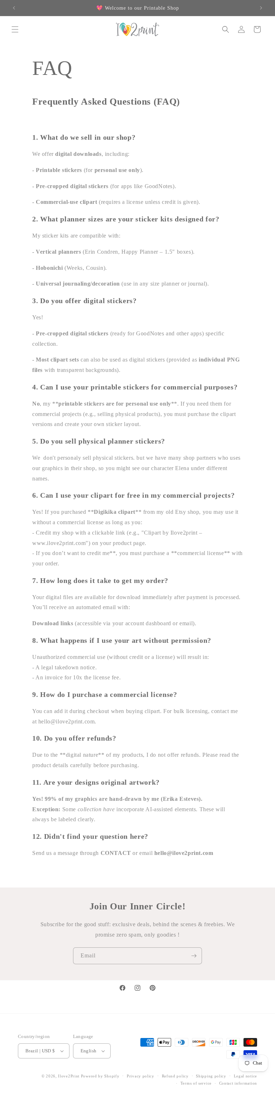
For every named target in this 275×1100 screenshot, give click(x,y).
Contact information (238, 1083)
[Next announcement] (261, 8)
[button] (15, 29)
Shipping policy (211, 1076)
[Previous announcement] (14, 8)
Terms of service (196, 1083)
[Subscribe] (194, 955)
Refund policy (175, 1076)
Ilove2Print (68, 1076)
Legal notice (245, 1076)
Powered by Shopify (100, 1076)
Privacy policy (140, 1076)
